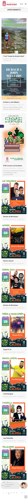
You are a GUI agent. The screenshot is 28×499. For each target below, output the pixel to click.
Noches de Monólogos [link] (10, 216)
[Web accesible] (1, 126)
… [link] (19, 492)
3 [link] (11, 492)
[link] (26, 4)
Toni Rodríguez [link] (8, 394)
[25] (13, 462)
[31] (13, 196)
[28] (13, 329)
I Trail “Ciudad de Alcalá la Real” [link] (13, 56)
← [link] (3, 492)
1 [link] (6, 492)
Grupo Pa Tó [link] (7, 349)
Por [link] (9, 58)
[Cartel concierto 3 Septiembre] (13, 82)
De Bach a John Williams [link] (11, 102)
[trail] (13, 36)
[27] (13, 373)
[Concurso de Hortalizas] (13, 138)
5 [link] (16, 492)
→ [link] (24, 492)
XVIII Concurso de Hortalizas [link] (12, 166)
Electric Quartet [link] (8, 261)
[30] (13, 240)
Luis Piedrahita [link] (8, 438)
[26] (13, 418)
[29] (13, 285)
